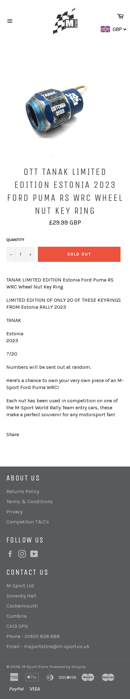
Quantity (15, 240)
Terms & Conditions (29, 501)
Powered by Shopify (68, 666)
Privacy (14, 512)
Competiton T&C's (27, 522)
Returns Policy (22, 491)
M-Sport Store (35, 666)
